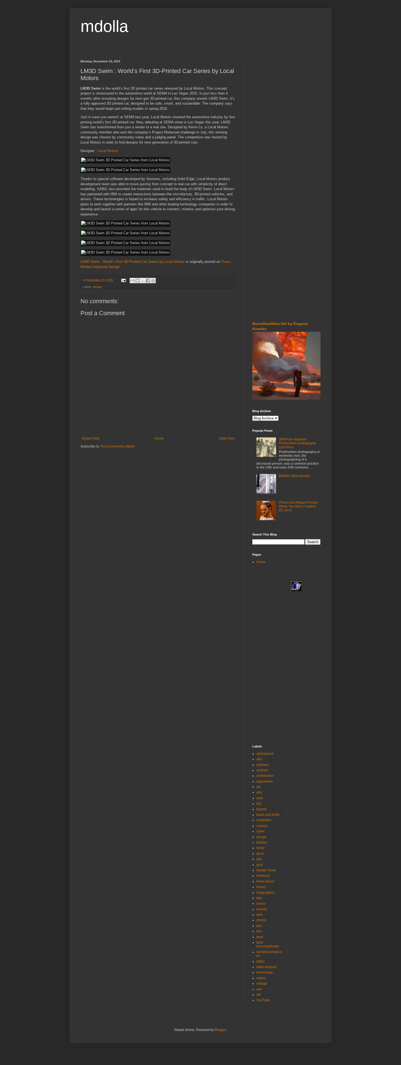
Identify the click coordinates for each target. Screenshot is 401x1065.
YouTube (263, 1000)
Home (159, 438)
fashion (261, 842)
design (97, 286)
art (258, 787)
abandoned (265, 754)
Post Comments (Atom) (118, 446)
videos (261, 978)
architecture (265, 776)
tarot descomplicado (267, 944)
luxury (260, 903)
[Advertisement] (268, 92)
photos (261, 920)
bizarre (261, 809)
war (259, 989)
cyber (260, 831)
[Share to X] (142, 280)
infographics (265, 892)
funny (260, 848)
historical (263, 876)
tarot (259, 937)
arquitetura (264, 781)
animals (262, 770)
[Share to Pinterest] (153, 280)
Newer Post (90, 438)
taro (259, 931)
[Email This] (132, 280)
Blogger (220, 1030)
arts (259, 792)
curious (261, 826)
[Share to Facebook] (148, 280)
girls (259, 865)
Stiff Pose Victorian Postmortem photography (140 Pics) (297, 443)
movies (261, 909)
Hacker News (266, 870)
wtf (258, 995)
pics (259, 926)
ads (259, 759)
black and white (268, 815)
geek (260, 854)
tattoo (260, 961)
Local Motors (108, 151)
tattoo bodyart (266, 967)
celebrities (264, 820)
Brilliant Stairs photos (294, 476)
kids (259, 898)
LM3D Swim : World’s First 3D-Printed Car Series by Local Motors (132, 262)
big (258, 803)
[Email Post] (123, 280)
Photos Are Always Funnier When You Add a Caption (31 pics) (298, 506)
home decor (265, 881)
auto (259, 798)
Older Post (227, 438)
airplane (262, 765)
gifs (259, 859)
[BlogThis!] (137, 280)
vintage (261, 983)
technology (264, 972)
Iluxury (261, 887)
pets (259, 915)
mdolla (104, 26)
